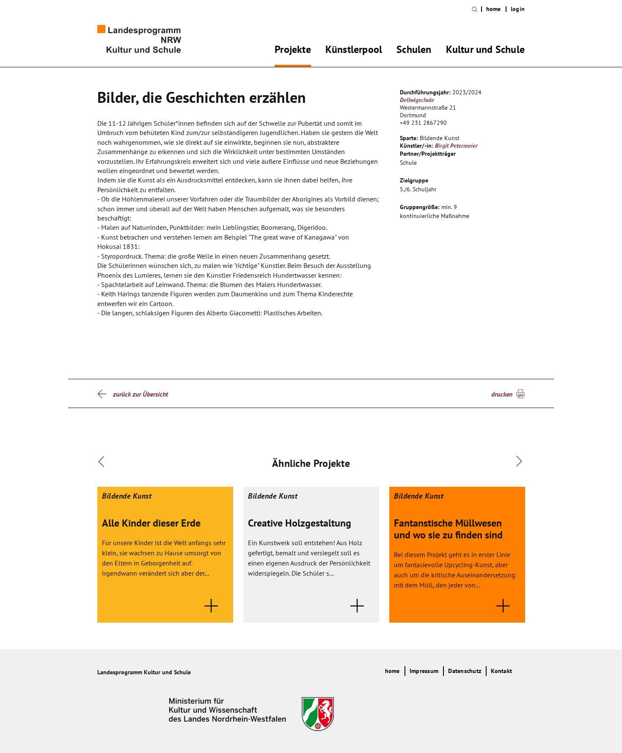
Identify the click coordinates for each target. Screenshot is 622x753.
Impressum (424, 671)
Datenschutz (464, 671)
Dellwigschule (417, 100)
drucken (501, 394)
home (493, 9)
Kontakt (501, 671)
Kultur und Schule (485, 51)
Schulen (413, 51)
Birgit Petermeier (456, 145)
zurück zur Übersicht (140, 394)
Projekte (293, 51)
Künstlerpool (353, 51)
